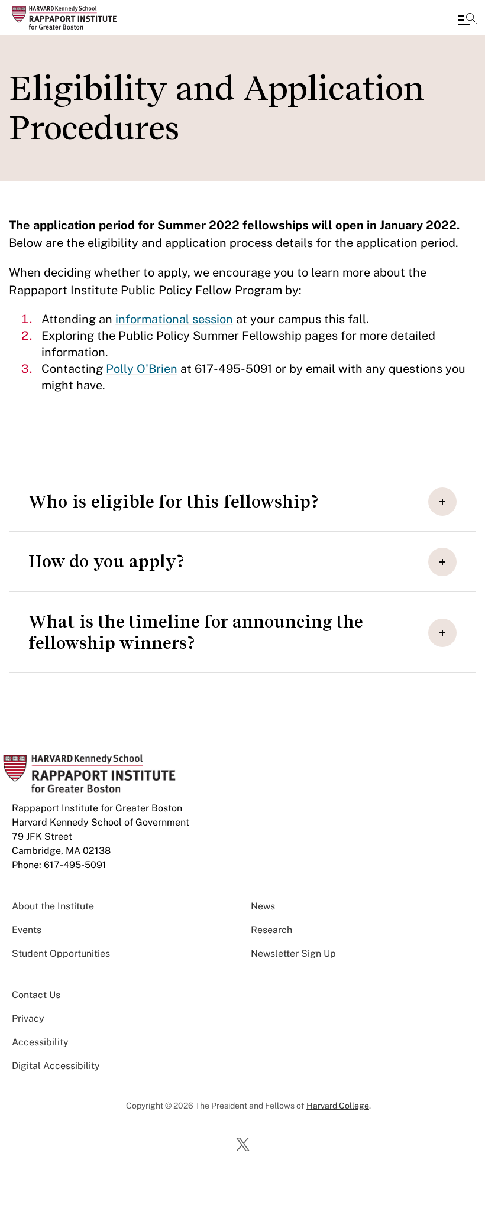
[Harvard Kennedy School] (80, 17)
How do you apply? (106, 561)
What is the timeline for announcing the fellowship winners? (195, 632)
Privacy (28, 1018)
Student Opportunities (61, 953)
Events (26, 929)
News (263, 906)
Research (271, 929)
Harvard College (337, 1105)
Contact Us (36, 994)
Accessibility (40, 1042)
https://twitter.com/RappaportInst (245, 1145)
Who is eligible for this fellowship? (173, 502)
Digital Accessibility (56, 1065)
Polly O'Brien (141, 369)
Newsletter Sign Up (293, 953)
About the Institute (53, 906)
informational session (174, 319)
